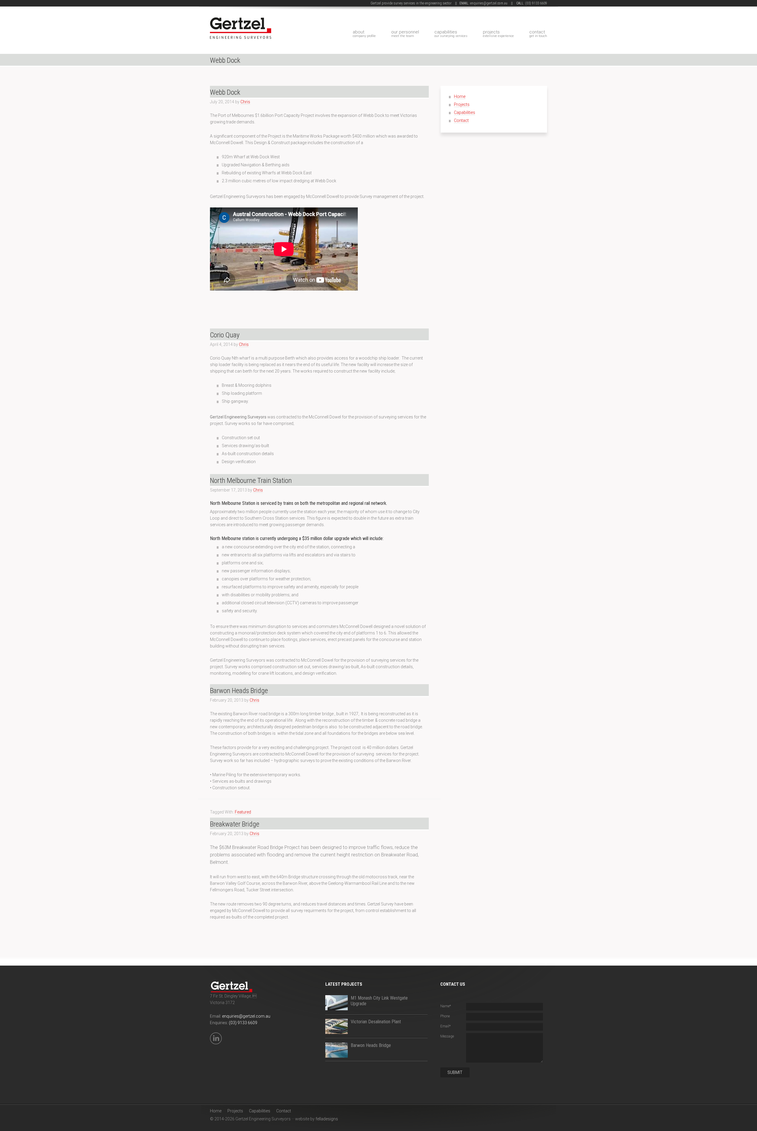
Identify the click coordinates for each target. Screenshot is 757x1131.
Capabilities (451, 33)
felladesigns (327, 1118)
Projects (498, 33)
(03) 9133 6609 (536, 3)
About (364, 33)
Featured (243, 812)
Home (459, 96)
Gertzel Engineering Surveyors (257, 21)
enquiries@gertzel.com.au (488, 3)
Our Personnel (405, 33)
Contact (538, 33)
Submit (454, 1072)
